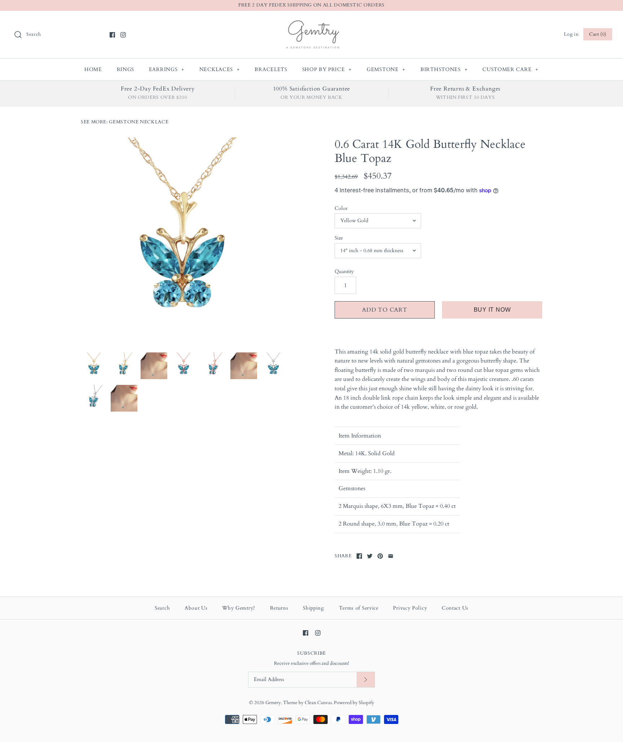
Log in (571, 34)
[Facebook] (112, 35)
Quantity (344, 271)
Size (339, 237)
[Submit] (366, 680)
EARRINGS (166, 69)
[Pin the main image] (380, 556)
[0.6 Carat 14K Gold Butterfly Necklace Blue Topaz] (184, 241)
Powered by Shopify (354, 702)
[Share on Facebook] (359, 556)
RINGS (125, 69)
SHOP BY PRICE (327, 69)
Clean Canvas (318, 702)
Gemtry (273, 702)
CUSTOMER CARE (510, 69)
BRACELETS (271, 69)
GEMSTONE (386, 69)
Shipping (313, 608)
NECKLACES (219, 69)
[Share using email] (390, 556)
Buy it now (492, 310)
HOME (93, 69)
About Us (196, 608)
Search (162, 608)
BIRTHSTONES (443, 69)
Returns (279, 608)
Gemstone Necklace (138, 122)
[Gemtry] (311, 22)
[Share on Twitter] (369, 556)
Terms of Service (359, 608)
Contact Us (455, 608)
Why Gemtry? (238, 608)
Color (341, 208)
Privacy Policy (410, 608)
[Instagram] (123, 35)
